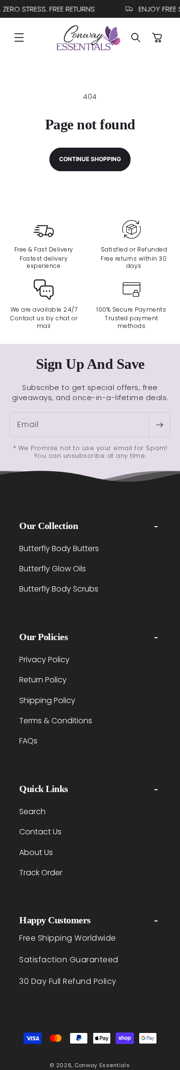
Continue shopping (90, 159)
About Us (36, 852)
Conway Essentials (102, 1065)
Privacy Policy (44, 659)
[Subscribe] (159, 424)
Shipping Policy (47, 700)
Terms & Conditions (55, 720)
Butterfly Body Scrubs (58, 588)
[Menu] (19, 37)
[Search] (135, 37)
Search (32, 811)
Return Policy (43, 679)
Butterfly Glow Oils (52, 568)
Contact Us (40, 831)
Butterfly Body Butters (59, 548)
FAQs (28, 740)
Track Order (40, 872)
